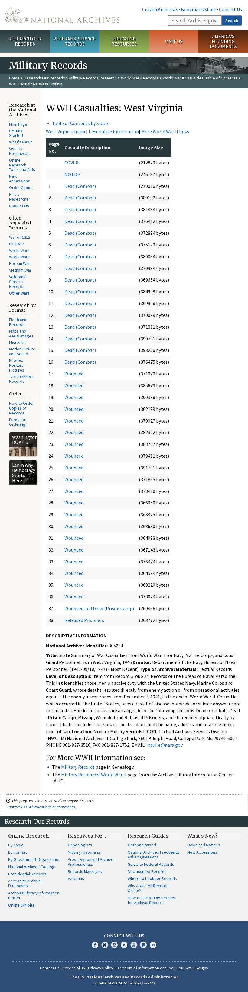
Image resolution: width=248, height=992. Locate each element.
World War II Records (139, 78)
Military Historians (84, 852)
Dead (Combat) (80, 186)
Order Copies (21, 187)
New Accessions (19, 178)
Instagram (114, 945)
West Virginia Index (65, 131)
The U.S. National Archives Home (62, 15)
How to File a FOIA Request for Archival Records (152, 900)
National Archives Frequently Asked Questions (154, 854)
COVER (71, 162)
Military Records (78, 767)
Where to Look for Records (152, 878)
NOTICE (72, 174)
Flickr (153, 945)
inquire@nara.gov (164, 745)
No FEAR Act (180, 968)
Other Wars (19, 293)
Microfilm (17, 342)
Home (14, 78)
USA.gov (200, 968)
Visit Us (173, 41)
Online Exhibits (21, 905)
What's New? (20, 142)
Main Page (18, 124)
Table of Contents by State (80, 123)
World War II (19, 256)
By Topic (15, 845)
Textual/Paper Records (21, 379)
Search (231, 20)
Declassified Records (147, 871)
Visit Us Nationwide (19, 151)
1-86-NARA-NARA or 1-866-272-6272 (124, 983)
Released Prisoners (84, 620)
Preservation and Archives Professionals (92, 862)
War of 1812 (19, 237)
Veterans (76, 878)
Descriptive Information (114, 131)
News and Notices (203, 845)
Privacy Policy (100, 968)
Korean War (19, 263)
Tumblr (124, 945)
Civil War (16, 243)
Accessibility (73, 968)
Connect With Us (124, 935)
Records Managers (85, 871)
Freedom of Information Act (141, 968)
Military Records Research (93, 78)
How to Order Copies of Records (21, 408)
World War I (19, 250)
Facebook (95, 945)
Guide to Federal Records (151, 864)
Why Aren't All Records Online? (148, 888)
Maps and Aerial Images (21, 333)
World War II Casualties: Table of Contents (200, 78)
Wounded (73, 374)
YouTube (133, 945)
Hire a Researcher (19, 197)
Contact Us (230, 9)
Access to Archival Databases (24, 883)
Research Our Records (24, 41)
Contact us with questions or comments (40, 807)
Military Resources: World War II (93, 774)
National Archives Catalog (31, 866)
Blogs (143, 945)
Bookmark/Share (198, 9)
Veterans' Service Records (75, 41)
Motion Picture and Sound (22, 351)
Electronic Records (18, 322)
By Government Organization (34, 859)
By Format (17, 852)
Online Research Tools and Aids (22, 164)
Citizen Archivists (160, 9)
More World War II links (165, 131)
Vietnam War (20, 270)
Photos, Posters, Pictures (17, 365)
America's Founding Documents (223, 41)
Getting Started (16, 133)
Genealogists (80, 845)
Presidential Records (27, 874)
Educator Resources (124, 41)
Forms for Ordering (18, 422)
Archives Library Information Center (33, 895)
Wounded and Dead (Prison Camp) (99, 608)
